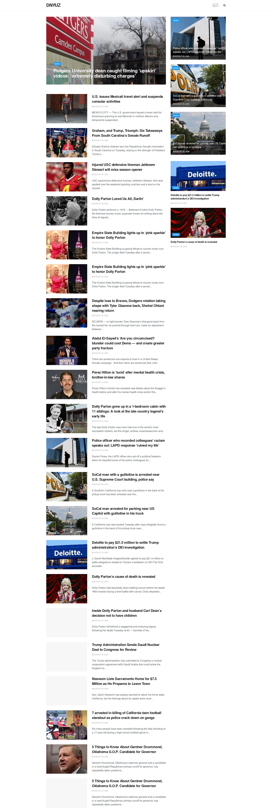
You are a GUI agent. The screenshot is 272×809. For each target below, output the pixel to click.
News (57, 63)
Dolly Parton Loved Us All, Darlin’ (118, 198)
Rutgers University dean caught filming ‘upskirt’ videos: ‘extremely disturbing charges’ (104, 73)
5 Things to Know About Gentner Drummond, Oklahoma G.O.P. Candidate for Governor (127, 749)
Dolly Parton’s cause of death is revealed (123, 576)
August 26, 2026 (62, 82)
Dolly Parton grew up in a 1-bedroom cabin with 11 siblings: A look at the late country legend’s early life (129, 411)
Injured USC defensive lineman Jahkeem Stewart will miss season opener (123, 167)
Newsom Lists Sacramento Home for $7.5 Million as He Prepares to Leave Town (124, 681)
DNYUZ (53, 5)
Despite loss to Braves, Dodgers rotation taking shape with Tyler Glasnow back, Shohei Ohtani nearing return (128, 305)
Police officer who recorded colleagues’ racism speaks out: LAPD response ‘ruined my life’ (128, 443)
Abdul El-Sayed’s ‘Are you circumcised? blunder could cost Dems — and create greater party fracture (128, 343)
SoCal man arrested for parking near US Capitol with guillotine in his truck (123, 511)
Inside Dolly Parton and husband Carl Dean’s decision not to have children (127, 613)
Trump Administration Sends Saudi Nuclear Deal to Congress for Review (125, 647)
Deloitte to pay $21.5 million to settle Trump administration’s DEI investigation (125, 545)
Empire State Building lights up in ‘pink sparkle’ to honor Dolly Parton (129, 235)
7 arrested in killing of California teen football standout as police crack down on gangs (126, 715)
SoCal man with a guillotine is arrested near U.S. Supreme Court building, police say (126, 477)
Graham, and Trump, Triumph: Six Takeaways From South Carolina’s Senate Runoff (127, 133)
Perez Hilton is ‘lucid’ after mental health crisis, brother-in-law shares (128, 375)
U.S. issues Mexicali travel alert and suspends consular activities (127, 99)
